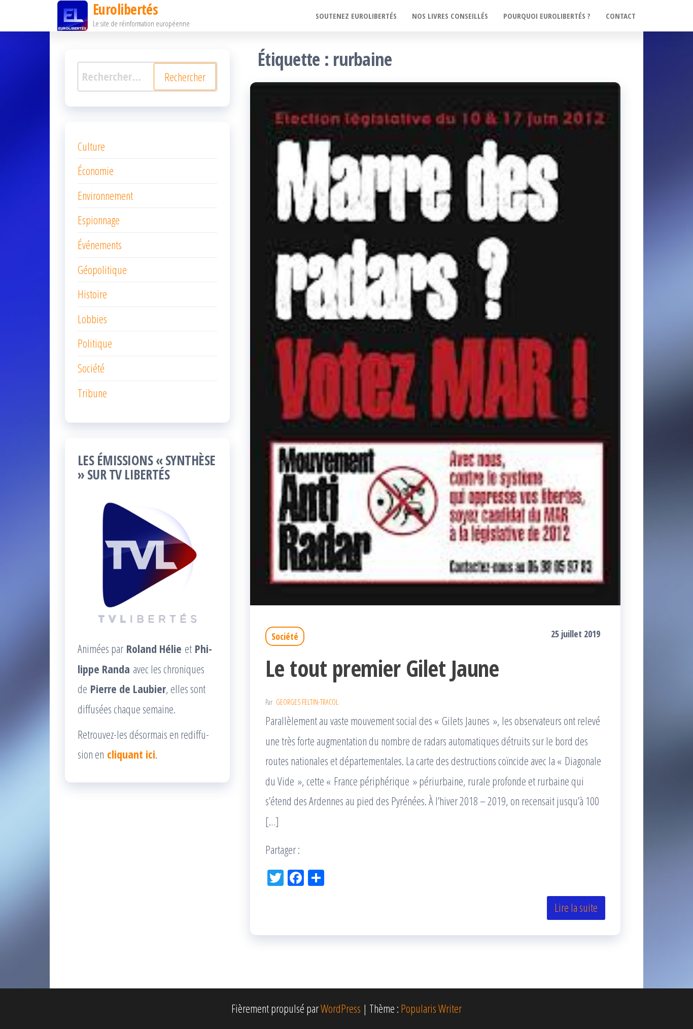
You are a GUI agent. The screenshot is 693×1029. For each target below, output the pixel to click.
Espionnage (99, 219)
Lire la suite (576, 907)
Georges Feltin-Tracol (307, 702)
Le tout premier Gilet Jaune (382, 668)
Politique (95, 343)
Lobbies (92, 318)
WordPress (341, 1008)
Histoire (92, 293)
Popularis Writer (431, 1008)
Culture (91, 146)
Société (284, 636)
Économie (96, 170)
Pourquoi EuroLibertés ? (547, 16)
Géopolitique (102, 269)
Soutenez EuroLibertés (356, 16)
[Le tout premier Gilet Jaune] (435, 342)
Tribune (92, 392)
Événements (100, 244)
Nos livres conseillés (450, 16)
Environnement (105, 195)
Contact (621, 16)
